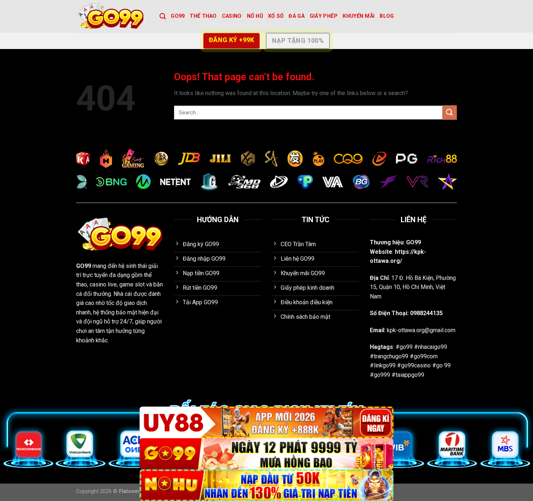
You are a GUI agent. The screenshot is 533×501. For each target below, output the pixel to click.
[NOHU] (266, 485)
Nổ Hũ (255, 16)
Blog (387, 16)
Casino (232, 16)
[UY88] (266, 422)
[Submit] (449, 112)
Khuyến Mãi (359, 16)
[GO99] (112, 16)
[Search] (163, 16)
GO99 (178, 16)
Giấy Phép (324, 16)
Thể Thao (203, 16)
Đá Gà (296, 16)
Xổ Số (276, 16)
